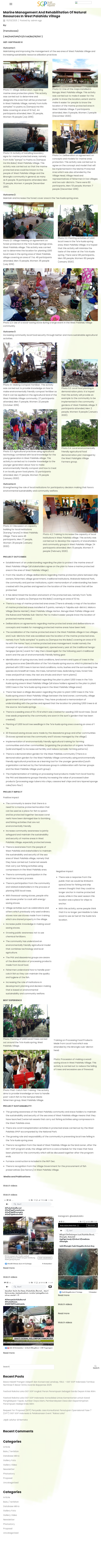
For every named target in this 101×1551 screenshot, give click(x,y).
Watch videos (10, 1185)
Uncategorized (10, 1482)
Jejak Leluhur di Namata (15, 1419)
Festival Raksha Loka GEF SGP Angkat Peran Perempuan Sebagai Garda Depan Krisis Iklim (49, 1391)
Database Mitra (11, 1455)
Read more (9, 1267)
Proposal (7, 1478)
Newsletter (9, 1469)
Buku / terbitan (11, 1451)
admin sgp (36, 20)
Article (6, 1446)
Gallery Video (10, 1464)
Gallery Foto (9, 1460)
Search (6, 1366)
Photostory (9, 1473)
